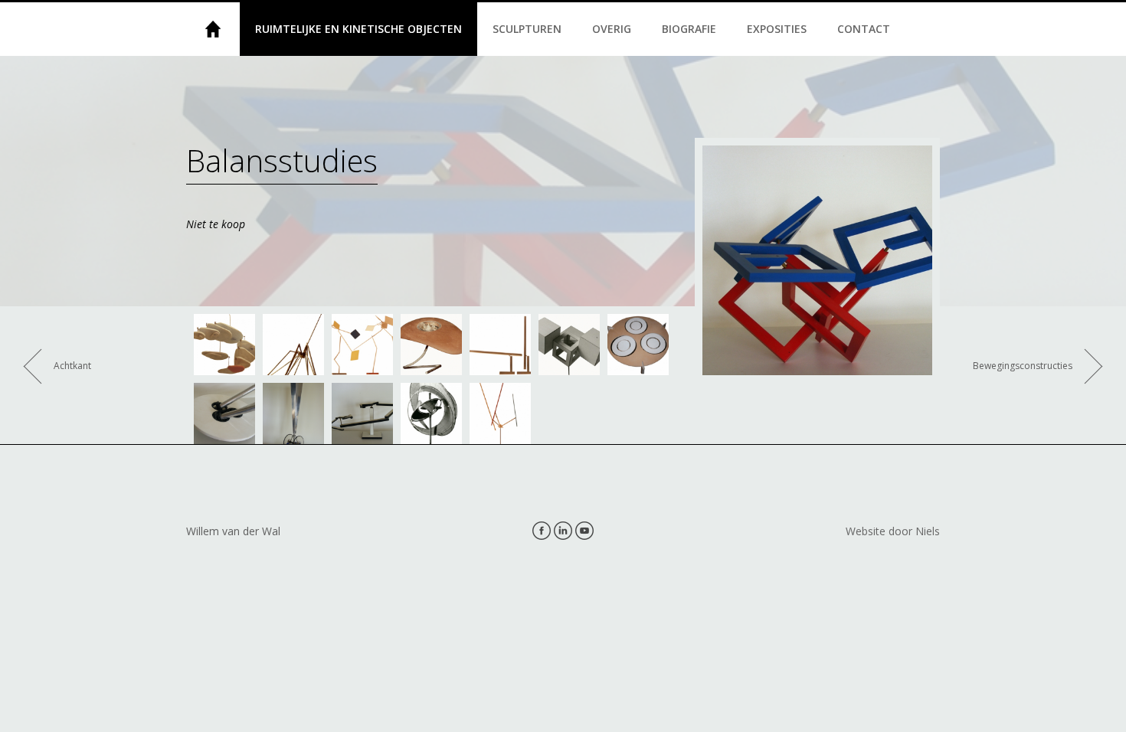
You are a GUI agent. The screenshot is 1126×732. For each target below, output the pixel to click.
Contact (863, 28)
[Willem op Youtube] (584, 530)
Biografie (689, 28)
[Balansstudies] (224, 344)
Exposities (777, 28)
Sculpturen (527, 28)
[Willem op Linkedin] (563, 530)
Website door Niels (893, 531)
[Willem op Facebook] (541, 530)
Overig (611, 28)
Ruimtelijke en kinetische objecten (358, 28)
